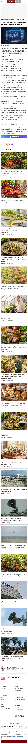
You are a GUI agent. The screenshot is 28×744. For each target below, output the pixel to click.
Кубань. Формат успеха (20, 699)
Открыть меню (1, 1)
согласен (14, 741)
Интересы (3, 710)
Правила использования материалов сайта (20, 712)
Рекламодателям (19, 709)
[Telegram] (9, 145)
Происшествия (4, 695)
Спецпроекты (18, 695)
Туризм (2, 706)
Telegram (17, 720)
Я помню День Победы (20, 701)
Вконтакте (11, 720)
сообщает (8, 133)
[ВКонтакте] (4, 145)
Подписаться (15, 136)
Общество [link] (3, 177)
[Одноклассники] (6, 145)
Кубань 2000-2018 (19, 697)
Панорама (17, 686)
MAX (22, 140)
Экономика (3, 692)
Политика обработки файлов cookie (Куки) (19, 716)
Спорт (2, 697)
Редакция (17, 707)
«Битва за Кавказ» (19, 688)
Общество (4, 19)
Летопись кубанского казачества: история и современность (20, 691)
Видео (2, 704)
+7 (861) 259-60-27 (7, 727)
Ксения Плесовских (20, 19)
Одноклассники (14, 720)
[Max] (12, 145)
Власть (2, 690)
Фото (2, 701)
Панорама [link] (3, 291)
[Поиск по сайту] (26, 1)
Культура (3, 699)
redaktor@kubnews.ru (20, 727)
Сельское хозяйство (5, 708)
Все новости (3, 686)
